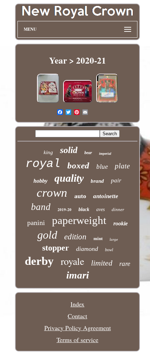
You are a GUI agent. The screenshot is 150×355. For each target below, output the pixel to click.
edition (75, 236)
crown (52, 193)
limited (101, 263)
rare (124, 263)
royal (42, 164)
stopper (55, 247)
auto (80, 196)
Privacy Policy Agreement (77, 328)
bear (88, 152)
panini (36, 222)
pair (116, 180)
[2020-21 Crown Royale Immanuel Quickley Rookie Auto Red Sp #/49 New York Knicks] (107, 101)
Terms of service (77, 339)
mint (98, 238)
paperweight (79, 220)
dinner (118, 209)
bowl (109, 249)
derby (39, 261)
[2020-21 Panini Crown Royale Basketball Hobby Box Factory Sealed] (48, 101)
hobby (40, 181)
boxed (78, 165)
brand (97, 181)
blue (102, 166)
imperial (105, 153)
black (83, 209)
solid (68, 150)
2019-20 (65, 209)
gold (47, 235)
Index (77, 304)
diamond (87, 248)
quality (69, 178)
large (114, 239)
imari (77, 275)
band (41, 207)
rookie (120, 223)
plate (122, 166)
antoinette (105, 196)
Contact (77, 316)
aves (100, 209)
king (48, 152)
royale (72, 261)
